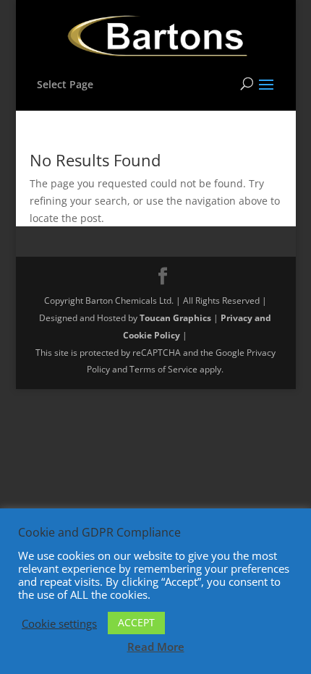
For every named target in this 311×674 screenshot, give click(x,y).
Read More (155, 646)
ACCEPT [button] (136, 622)
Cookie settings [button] (59, 623)
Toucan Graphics (175, 318)
